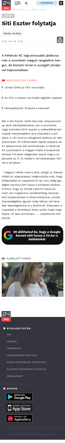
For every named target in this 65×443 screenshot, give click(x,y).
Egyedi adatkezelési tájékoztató (26, 362)
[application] (32, 279)
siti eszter (40, 9)
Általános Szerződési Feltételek (26, 369)
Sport (8, 16)
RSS (9, 334)
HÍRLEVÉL (12, 341)
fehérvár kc (23, 9)
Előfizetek (47, 3)
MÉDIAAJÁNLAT (15, 376)
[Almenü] (17, 3)
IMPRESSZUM (14, 348)
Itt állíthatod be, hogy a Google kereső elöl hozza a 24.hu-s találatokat (36, 235)
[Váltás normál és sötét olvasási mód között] (26, 3)
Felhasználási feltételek (22, 355)
